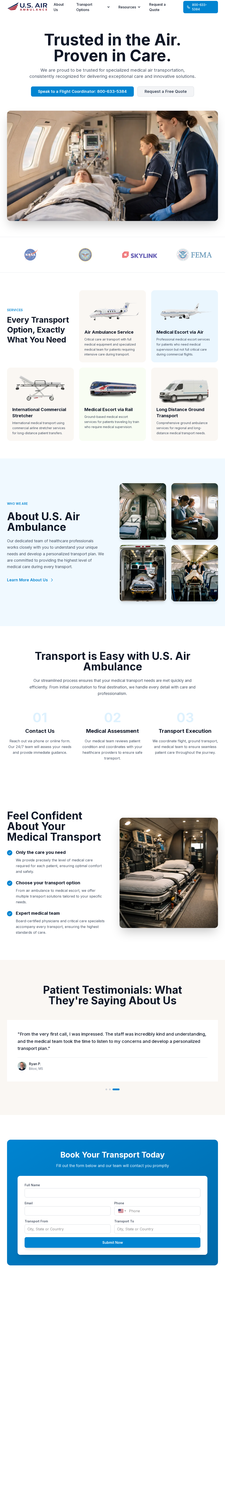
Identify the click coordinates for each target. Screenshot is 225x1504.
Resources (127, 7)
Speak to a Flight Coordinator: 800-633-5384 (82, 91)
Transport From (36, 1221)
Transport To (124, 1221)
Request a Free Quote (166, 91)
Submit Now (112, 1242)
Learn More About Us (27, 580)
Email (29, 1203)
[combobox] (120, 1211)
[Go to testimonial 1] (106, 1089)
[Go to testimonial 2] (110, 1089)
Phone (119, 1203)
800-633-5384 (199, 7)
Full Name (32, 1185)
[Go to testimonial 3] (116, 1089)
